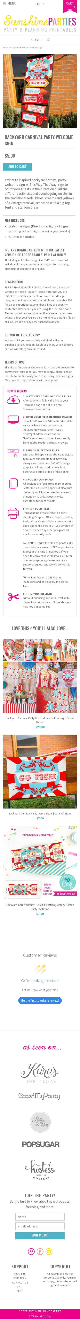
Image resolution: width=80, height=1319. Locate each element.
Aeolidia (45, 1316)
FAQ (19, 1287)
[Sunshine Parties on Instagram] (49, 1251)
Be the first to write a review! (40, 1000)
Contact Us (20, 1282)
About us (20, 1274)
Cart (70, 3)
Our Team (19, 1278)
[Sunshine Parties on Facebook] (40, 1251)
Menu (12, 3)
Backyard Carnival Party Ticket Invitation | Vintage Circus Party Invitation (40, 907)
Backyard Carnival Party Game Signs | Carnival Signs (40, 813)
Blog (20, 1291)
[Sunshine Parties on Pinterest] (31, 1251)
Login (40, 4)
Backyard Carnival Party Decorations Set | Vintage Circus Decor (40, 720)
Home (5, 47)
